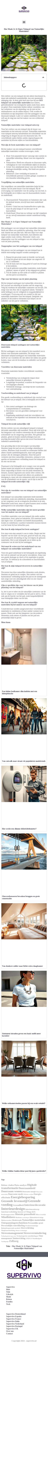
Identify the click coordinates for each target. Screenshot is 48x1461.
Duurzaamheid (27, 1188)
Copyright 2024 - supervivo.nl (24, 1341)
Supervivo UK (12, 1329)
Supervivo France (13, 1319)
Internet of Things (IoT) (26, 1212)
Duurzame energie (29, 1192)
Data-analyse (20, 1185)
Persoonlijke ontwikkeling (13, 1225)
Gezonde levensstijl (14, 1201)
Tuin (8, 1246)
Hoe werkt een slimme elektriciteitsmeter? (19, 829)
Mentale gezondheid (25, 1214)
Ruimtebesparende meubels (10, 1228)
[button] (24, 22)
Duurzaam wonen (11, 1191)
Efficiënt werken (28, 1194)
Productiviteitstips (31, 1226)
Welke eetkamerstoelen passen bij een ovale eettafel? (23, 1103)
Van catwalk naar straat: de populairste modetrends (23, 761)
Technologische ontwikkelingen (27, 1236)
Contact (9, 1334)
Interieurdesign (13, 1209)
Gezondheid (18, 1205)
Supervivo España (13, 1316)
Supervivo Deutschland (16, 1314)
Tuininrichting (18, 1238)
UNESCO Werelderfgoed (34, 1238)
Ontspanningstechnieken (14, 1222)
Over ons (10, 1331)
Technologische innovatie (8, 1236)
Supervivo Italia (12, 1321)
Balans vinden (7, 1185)
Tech (8, 1304)
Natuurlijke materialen (33, 1220)
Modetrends (17, 1220)
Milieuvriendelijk (41, 1214)
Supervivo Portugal (14, 1326)
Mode (8, 1297)
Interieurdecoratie (35, 1204)
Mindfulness (8, 1217)
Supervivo (10, 1287)
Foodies (9, 1302)
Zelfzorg (13, 1241)
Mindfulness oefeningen (22, 1217)
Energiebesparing (23, 1197)
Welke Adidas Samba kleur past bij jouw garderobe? (24, 1171)
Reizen (9, 1299)
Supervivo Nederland (15, 1324)
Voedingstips (5, 1241)
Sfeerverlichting (27, 1228)
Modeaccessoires (6, 1220)
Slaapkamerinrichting (8, 1230)
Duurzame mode (15, 1194)
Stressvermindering (35, 1233)
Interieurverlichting (9, 1212)
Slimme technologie (21, 1230)
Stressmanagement (12, 1233)
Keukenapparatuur (8, 1214)
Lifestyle (9, 1294)
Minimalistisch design (36, 1217)
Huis (8, 1289)
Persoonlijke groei (35, 1223)
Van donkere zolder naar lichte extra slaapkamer (22, 966)
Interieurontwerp (32, 1209)
